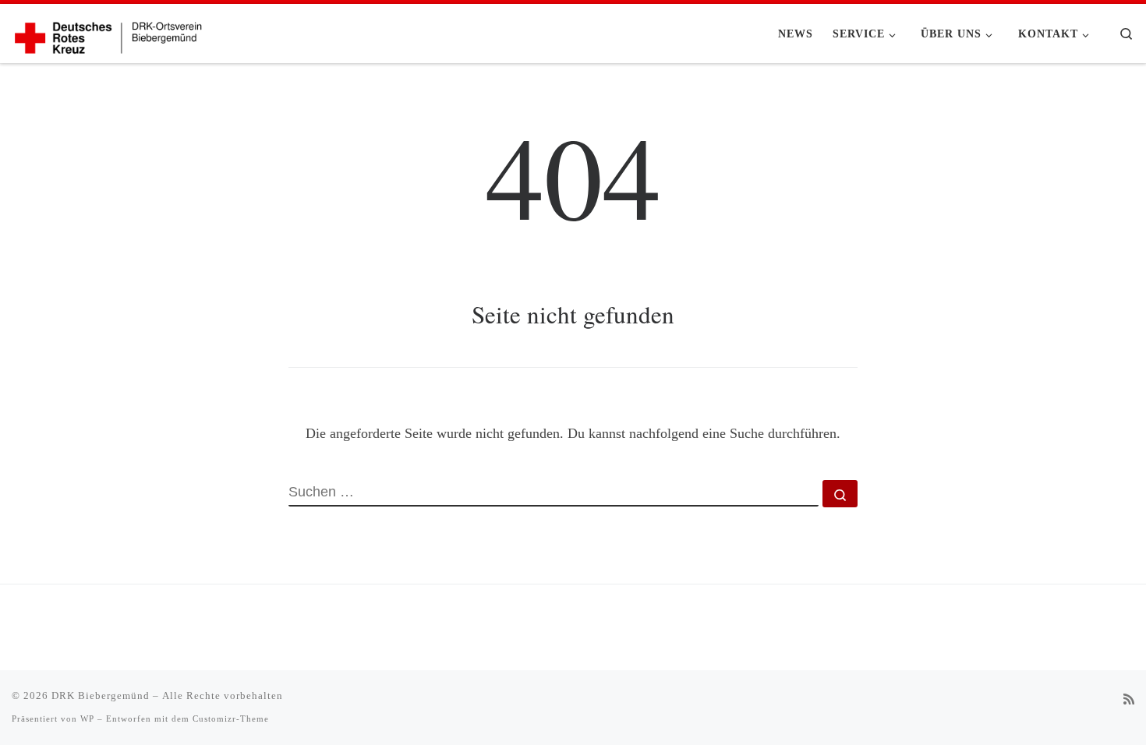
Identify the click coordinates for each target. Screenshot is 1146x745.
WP (87, 718)
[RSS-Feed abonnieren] (1128, 700)
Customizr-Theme (231, 718)
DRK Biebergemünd (100, 695)
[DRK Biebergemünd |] (109, 32)
